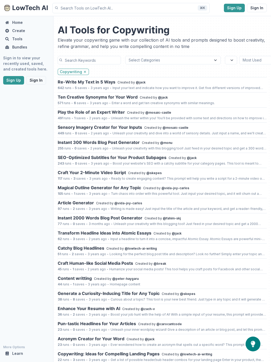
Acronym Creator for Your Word (91, 338)
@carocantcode (169, 324)
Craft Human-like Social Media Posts (95, 263)
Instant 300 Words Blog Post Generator (99, 142)
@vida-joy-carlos (175, 188)
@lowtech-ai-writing (141, 248)
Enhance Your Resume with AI (89, 308)
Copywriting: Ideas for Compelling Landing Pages (109, 353)
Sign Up (234, 8)
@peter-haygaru (125, 279)
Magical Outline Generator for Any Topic (99, 187)
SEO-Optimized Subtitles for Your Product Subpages (112, 157)
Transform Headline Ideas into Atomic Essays (104, 233)
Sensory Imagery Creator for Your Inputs (100, 127)
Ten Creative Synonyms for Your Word (98, 97)
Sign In (256, 8)
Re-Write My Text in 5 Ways (86, 82)
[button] (131, 8)
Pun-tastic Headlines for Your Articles (97, 323)
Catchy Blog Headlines (81, 248)
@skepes (154, 173)
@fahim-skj (172, 218)
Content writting (75, 278)
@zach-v (148, 309)
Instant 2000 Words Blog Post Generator (100, 217)
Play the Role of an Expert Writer (91, 112)
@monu (166, 143)
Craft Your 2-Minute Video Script (92, 172)
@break (159, 264)
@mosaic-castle (158, 112)
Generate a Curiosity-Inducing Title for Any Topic (109, 293)
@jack (141, 82)
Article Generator (76, 202)
